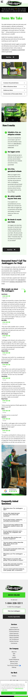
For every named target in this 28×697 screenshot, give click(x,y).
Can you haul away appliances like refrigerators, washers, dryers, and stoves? (13, 526)
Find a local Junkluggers (14, 611)
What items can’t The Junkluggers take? (13, 554)
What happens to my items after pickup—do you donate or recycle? (13, 559)
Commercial (14, 643)
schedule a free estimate (16, 281)
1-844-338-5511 (5, 50)
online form (11, 147)
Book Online (14, 595)
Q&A (14, 653)
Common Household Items (11, 83)
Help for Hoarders (14, 637)
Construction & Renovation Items (12, 94)
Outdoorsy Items (8, 90)
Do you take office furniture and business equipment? (12, 538)
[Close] (26, 682)
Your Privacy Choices (12, 665)
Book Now (8, 57)
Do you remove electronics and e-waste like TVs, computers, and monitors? (12, 532)
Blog (14, 655)
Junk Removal (14, 627)
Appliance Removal (14, 629)
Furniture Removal (14, 631)
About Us (14, 651)
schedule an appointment (18, 50)
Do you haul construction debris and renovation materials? (13, 549)
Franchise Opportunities (14, 616)
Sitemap (14, 667)
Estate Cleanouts (14, 633)
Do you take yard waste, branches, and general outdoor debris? (13, 564)
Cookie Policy (4, 690)
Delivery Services (14, 641)
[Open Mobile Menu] (2, 2)
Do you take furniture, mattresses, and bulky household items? (12, 520)
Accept (14, 693)
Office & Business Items (10, 86)
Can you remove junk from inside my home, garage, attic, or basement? (13, 569)
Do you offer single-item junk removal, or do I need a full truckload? (11, 515)
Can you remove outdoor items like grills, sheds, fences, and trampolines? (13, 544)
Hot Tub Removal (14, 639)
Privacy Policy (14, 663)
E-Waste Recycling (14, 635)
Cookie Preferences (19, 688)
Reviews (14, 675)
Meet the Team (14, 661)
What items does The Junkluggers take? (13, 509)
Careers (14, 657)
